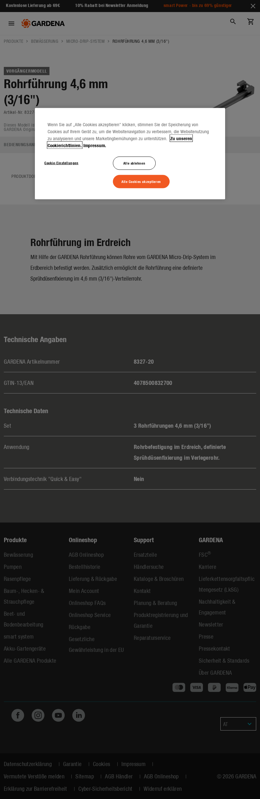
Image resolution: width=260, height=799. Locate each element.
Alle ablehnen (134, 163)
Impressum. (94, 145)
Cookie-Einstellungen (61, 162)
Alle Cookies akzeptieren (141, 181)
